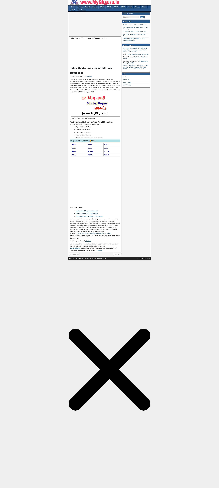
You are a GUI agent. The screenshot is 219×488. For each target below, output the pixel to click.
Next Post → (117, 254)
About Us (139, 258)
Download (89, 76)
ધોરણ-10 (90, 151)
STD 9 (123, 7)
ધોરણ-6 (74, 148)
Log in (124, 77)
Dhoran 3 (80, 7)
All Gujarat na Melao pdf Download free (87, 210)
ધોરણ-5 (106, 144)
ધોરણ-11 (90, 154)
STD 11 (144, 7)
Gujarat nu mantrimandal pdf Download (87, 213)
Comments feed (127, 82)
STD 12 (73, 10)
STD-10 (137, 7)
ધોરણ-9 (74, 151)
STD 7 (109, 7)
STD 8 (116, 7)
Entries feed (126, 79)
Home (73, 7)
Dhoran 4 (87, 7)
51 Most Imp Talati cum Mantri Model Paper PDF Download (94, 233)
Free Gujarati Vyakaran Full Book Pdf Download (89, 216)
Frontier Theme (146, 258)
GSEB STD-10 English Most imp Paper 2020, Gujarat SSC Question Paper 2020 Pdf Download (135, 67)
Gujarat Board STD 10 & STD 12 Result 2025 (134, 31)
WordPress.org (127, 85)
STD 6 (102, 7)
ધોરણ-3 (74, 144)
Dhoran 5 (94, 7)
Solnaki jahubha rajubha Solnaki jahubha (133, 65)
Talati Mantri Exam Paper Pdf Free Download (89, 38)
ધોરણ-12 (74, 154)
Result (130, 7)
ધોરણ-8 (106, 148)
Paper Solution (82, 10)
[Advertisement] (95, 24)
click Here (88, 241)
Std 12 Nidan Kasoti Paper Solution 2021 (138, 54)
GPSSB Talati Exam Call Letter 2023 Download (135, 24)
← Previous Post (74, 254)
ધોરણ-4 (90, 144)
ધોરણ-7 (90, 148)
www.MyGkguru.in (75, 248)
